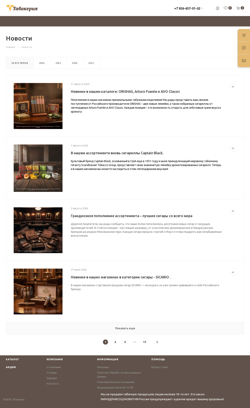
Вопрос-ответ (160, 367)
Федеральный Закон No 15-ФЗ (115, 387)
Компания (55, 359)
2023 (91, 63)
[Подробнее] (232, 86)
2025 (58, 63)
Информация (107, 359)
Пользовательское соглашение (116, 382)
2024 (74, 63)
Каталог (12, 359)
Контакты (53, 383)
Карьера (52, 378)
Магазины (103, 367)
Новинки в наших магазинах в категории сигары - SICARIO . (121, 277)
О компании (54, 367)
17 (144, 342)
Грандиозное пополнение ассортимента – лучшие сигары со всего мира (131, 216)
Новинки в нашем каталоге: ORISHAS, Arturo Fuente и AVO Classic (125, 91)
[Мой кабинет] (217, 8)
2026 (42, 63)
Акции (11, 367)
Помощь (158, 359)
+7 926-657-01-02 (187, 8)
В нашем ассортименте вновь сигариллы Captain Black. (117, 153)
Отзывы (52, 372)
